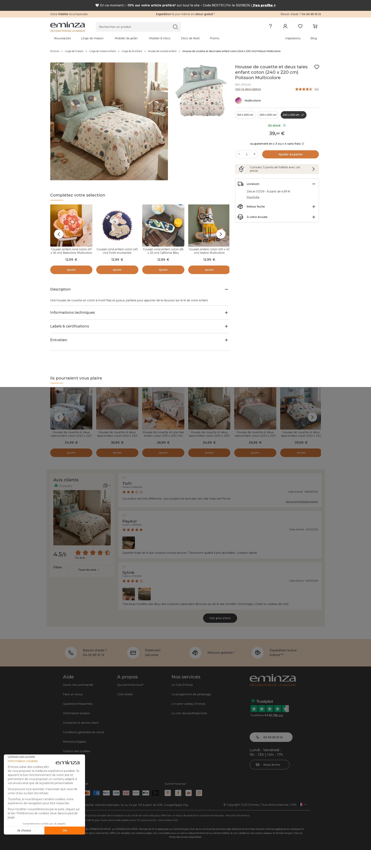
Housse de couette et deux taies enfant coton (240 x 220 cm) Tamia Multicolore (117, 436)
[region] (185, 51)
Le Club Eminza (182, 685)
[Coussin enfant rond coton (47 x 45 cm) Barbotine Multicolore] (71, 225)
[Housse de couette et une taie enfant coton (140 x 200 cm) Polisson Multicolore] (163, 408)
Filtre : (58, 567)
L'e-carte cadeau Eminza (188, 704)
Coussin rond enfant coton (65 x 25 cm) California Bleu (163, 251)
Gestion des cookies (76, 751)
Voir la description (248, 89)
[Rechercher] (175, 26)
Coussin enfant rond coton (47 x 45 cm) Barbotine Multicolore (71, 251)
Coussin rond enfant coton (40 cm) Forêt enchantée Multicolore (117, 253)
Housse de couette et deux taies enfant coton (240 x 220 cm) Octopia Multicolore (301, 436)
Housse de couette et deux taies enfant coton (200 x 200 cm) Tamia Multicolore (255, 436)
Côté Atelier (125, 694)
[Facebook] (178, 793)
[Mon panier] (315, 27)
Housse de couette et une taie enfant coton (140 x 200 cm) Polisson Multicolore (163, 436)
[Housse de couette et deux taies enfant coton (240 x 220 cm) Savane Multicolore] (71, 408)
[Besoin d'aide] (270, 27)
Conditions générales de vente (83, 732)
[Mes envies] (300, 27)
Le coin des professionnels (189, 713)
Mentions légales (74, 741)
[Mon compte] (285, 27)
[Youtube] (189, 793)
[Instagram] (199, 793)
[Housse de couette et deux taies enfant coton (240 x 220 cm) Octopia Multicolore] (301, 408)
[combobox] (89, 569)
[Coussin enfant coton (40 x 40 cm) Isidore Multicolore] (209, 225)
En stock (275, 125)
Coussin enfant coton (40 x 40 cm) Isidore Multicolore (209, 251)
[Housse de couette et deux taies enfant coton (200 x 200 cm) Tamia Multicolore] (255, 408)
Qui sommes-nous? (130, 685)
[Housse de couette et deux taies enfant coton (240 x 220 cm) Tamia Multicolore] (117, 408)
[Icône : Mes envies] (317, 67)
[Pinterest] (168, 793)
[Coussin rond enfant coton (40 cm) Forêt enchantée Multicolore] (117, 225)
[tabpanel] (152, 38)
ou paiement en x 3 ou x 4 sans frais (275, 143)
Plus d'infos (253, 197)
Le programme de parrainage (191, 694)
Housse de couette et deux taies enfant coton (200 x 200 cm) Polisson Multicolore (209, 436)
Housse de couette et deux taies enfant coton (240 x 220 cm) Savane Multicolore (71, 436)
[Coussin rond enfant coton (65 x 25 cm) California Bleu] (163, 225)
